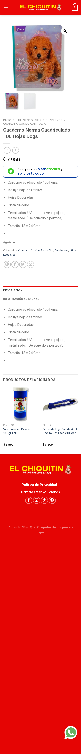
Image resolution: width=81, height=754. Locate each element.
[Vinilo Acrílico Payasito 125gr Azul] (20, 404)
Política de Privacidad (40, 485)
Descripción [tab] (12, 290)
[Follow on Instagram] (36, 500)
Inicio (7, 120)
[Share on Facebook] (15, 264)
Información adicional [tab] (21, 298)
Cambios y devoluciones (40, 492)
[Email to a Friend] (30, 264)
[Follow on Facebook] (28, 500)
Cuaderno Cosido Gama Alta (24, 123)
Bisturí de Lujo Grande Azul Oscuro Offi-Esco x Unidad (60, 431)
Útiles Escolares (28, 120)
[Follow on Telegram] (52, 500)
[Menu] (5, 7)
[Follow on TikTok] (44, 500)
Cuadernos (54, 120)
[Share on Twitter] (22, 264)
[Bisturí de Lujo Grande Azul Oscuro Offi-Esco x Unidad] (60, 404)
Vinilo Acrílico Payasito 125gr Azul (17, 431)
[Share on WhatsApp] (7, 264)
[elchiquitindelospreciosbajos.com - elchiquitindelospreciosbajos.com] (40, 7)
